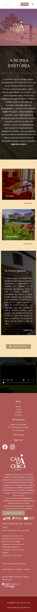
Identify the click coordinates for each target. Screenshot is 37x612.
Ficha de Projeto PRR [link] (13, 513)
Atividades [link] (18, 412)
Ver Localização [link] (18, 430)
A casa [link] (9, 195)
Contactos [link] (18, 415)
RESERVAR (24, 4)
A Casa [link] (18, 409)
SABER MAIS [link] (28, 203)
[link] (7, 4)
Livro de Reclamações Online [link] (18, 427)
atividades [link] (12, 236)
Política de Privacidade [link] (18, 425)
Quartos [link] (18, 406)
